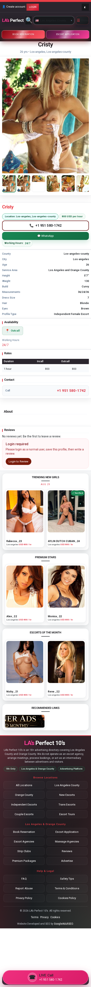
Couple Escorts (24, 814)
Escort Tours (67, 814)
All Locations (24, 785)
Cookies (55, 917)
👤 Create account (13, 6)
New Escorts (67, 794)
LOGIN (32, 6)
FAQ (23, 878)
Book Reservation (24, 831)
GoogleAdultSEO (63, 923)
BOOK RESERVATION (23, 34)
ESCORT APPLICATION (67, 34)
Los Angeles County (67, 785)
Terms (34, 917)
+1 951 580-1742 (71, 390)
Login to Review (18, 461)
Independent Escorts (24, 804)
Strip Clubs (24, 851)
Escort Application (66, 831)
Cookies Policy (67, 898)
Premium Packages (24, 860)
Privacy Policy (24, 898)
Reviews (67, 851)
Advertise (67, 860)
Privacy (44, 917)
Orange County (24, 794)
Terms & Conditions (67, 888)
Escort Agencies (24, 841)
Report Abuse (24, 888)
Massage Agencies (67, 841)
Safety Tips (67, 878)
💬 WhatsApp (45, 235)
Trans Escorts (67, 804)
